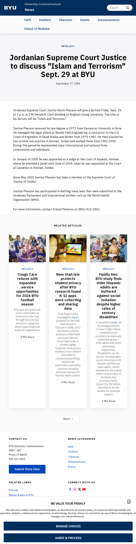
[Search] (127, 8)
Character (65, 20)
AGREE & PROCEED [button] (68, 538)
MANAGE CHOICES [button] (68, 526)
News (29, 9)
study (114, 322)
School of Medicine (37, 29)
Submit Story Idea (27, 469)
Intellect (45, 20)
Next (66, 419)
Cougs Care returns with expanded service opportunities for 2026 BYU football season (27, 289)
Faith (27, 20)
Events (85, 20)
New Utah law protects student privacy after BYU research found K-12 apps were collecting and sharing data (68, 291)
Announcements (109, 20)
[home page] (10, 8)
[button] (129, 501)
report (75, 317)
